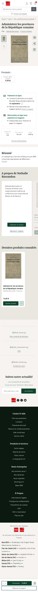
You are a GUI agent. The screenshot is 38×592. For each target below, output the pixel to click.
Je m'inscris (28, 391)
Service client (19, 436)
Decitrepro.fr (19, 482)
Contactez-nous (19, 366)
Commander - (19, 583)
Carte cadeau (19, 448)
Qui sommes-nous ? (19, 471)
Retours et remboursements (19, 429)
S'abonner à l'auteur (17, 225)
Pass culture (19, 455)
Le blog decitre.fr (19, 459)
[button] (19, 157)
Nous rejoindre (19, 478)
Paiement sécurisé (19, 425)
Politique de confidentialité (19, 501)
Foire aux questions (19, 418)
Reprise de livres (19, 452)
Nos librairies (19, 475)
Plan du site (19, 515)
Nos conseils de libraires (19, 336)
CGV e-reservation (19, 512)
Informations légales (19, 498)
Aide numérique (19, 432)
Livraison (19, 422)
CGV (19, 508)
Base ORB (19, 485)
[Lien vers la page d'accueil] (8, 3)
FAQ (19, 351)
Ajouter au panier (10, 303)
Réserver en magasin (19, 588)
